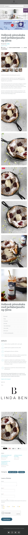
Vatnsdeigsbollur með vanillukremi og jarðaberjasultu (5, 463)
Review (2, 481)
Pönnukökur (21, 472)
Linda (8, 43)
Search (25, 10)
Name (2, 488)
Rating (2, 505)
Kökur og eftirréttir (13, 472)
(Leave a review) (4, 45)
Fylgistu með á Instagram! (6, 379)
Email (2, 494)
